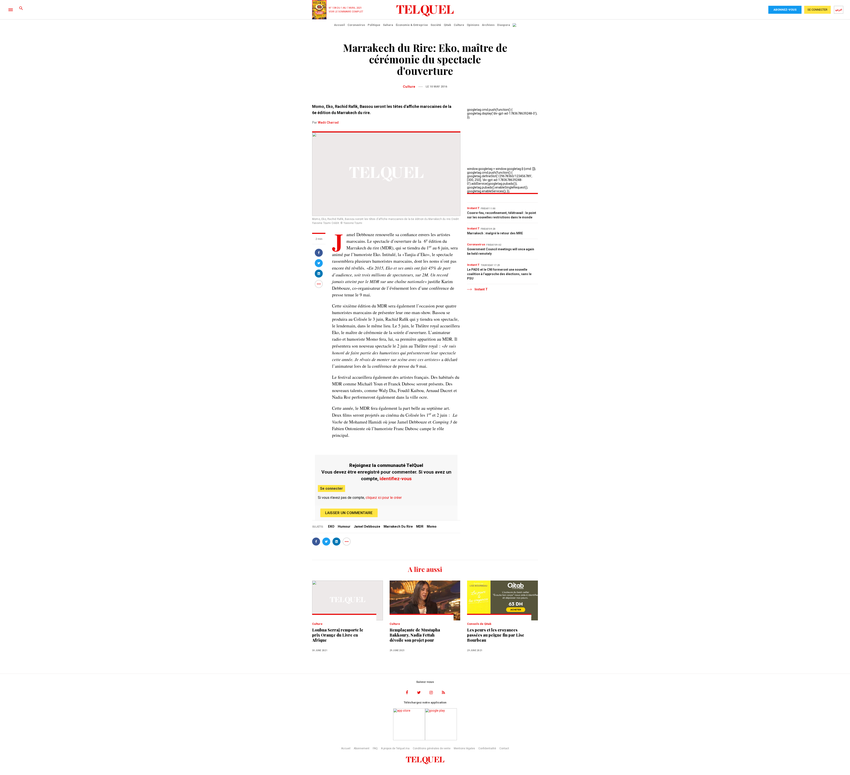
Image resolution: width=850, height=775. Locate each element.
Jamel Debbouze (367, 526)
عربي (838, 9)
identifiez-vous (396, 478)
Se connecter (331, 488)
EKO (331, 526)
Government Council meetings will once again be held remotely (500, 251)
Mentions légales (464, 748)
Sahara (388, 25)
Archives (488, 25)
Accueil (339, 25)
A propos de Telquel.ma (395, 748)
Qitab (447, 25)
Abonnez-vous (784, 9)
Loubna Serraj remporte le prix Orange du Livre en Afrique (337, 635)
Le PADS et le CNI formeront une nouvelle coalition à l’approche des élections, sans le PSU (499, 274)
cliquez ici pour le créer (384, 497)
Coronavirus (356, 25)
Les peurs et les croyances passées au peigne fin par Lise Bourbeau (495, 635)
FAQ (375, 748)
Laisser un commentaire (349, 513)
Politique (374, 25)
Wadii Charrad (328, 122)
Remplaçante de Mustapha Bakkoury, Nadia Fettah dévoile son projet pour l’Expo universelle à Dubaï (415, 635)
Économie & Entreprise (412, 25)
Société (436, 25)
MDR (419, 526)
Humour (344, 526)
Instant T (473, 208)
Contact (504, 748)
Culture (459, 25)
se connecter (817, 9)
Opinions (473, 25)
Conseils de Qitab (479, 623)
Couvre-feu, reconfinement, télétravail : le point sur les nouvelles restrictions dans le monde (501, 215)
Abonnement (361, 748)
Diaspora (503, 25)
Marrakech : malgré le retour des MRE (495, 233)
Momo (432, 526)
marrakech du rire (398, 526)
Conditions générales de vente (431, 748)
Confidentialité (487, 748)
